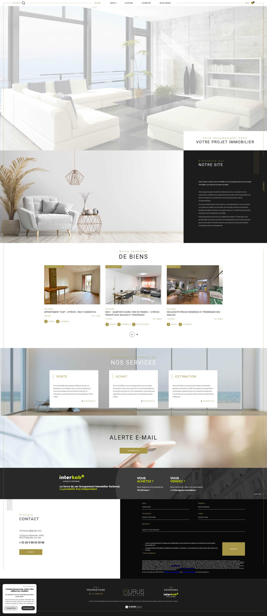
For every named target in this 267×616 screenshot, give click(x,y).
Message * (146, 524)
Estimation (146, 3)
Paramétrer (11, 608)
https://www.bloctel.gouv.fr (187, 568)
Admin (155, 601)
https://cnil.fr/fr (175, 566)
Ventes (113, 3)
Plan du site (137, 601)
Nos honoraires (128, 601)
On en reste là (28, 586)
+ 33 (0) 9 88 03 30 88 (31, 542)
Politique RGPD (168, 601)
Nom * (144, 503)
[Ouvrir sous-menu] (117, 3)
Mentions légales (147, 601)
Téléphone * (147, 513)
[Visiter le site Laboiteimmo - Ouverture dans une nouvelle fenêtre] (133, 609)
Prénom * (201, 503)
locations (129, 3)
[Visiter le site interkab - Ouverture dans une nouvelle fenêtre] (171, 595)
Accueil (98, 3)
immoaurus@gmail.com (30, 530)
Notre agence (165, 3)
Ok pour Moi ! (28, 608)
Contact (263, 186)
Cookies (175, 601)
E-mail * (201, 513)
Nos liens (160, 601)
